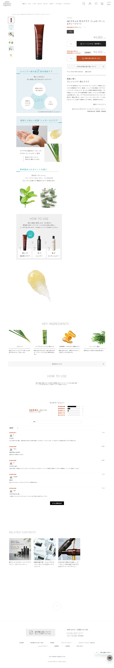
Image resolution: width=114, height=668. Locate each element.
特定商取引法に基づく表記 (36, 642)
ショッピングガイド (42, 646)
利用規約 (52, 642)
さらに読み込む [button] (57, 503)
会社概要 (21, 642)
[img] (12, 432)
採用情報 (67, 646)
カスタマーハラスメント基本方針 (87, 642)
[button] (84, 4)
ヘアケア (18, 14)
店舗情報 (56, 646)
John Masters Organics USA (57, 656)
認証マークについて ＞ (99, 104)
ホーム (13, 14)
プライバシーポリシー (66, 642)
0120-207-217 (75, 633)
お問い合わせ (80, 646)
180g (70, 31)
